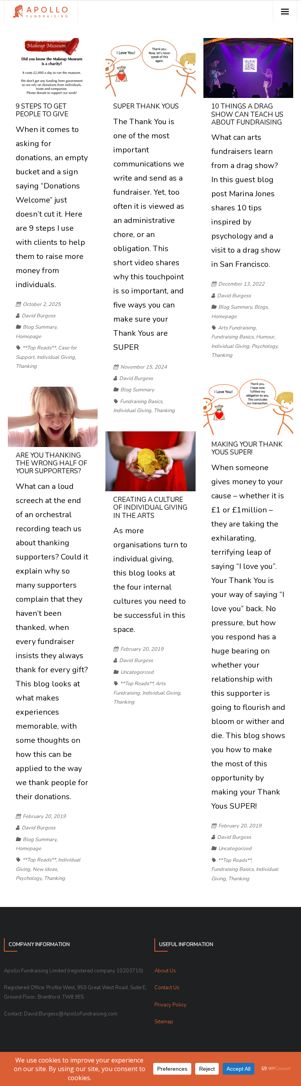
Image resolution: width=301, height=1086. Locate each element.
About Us (165, 970)
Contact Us (167, 987)
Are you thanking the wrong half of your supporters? (51, 463)
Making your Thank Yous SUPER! (247, 448)
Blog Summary (39, 327)
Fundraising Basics (141, 401)
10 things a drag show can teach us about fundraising (247, 114)
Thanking (26, 366)
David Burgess (38, 315)
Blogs (261, 307)
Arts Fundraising (237, 327)
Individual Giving (56, 357)
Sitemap (163, 1021)
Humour (265, 336)
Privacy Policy (170, 1004)
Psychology (264, 346)
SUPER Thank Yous (146, 106)
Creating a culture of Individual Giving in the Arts (150, 507)
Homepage (28, 336)
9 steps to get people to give (42, 110)
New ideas (45, 869)
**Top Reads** (39, 347)
